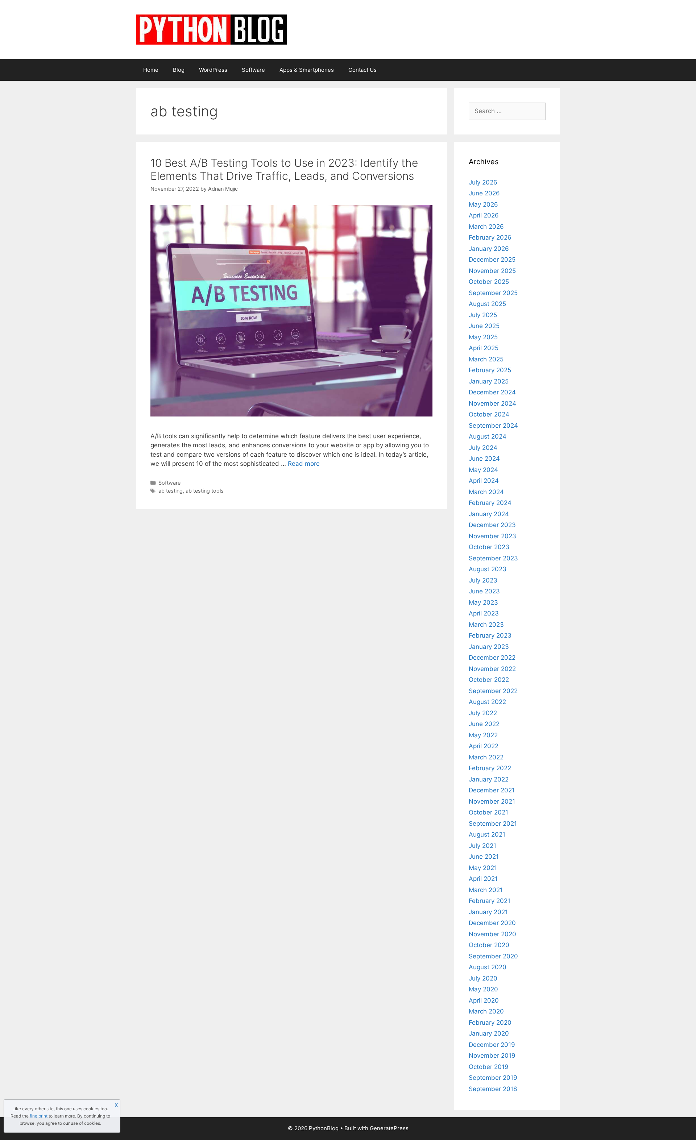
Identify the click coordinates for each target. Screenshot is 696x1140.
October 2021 (488, 812)
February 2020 (490, 1022)
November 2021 (492, 801)
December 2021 (492, 790)
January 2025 (489, 381)
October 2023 (489, 547)
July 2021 (482, 845)
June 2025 (484, 325)
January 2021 (488, 912)
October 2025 (489, 281)
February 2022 (490, 768)
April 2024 (484, 480)
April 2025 (483, 348)
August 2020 (487, 967)
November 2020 (492, 934)
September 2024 (493, 425)
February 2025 (490, 370)
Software (253, 69)
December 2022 (492, 657)
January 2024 (489, 514)
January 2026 (489, 248)
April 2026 (484, 215)
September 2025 (493, 293)
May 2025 (483, 337)
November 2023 (492, 536)
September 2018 (493, 1089)
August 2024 (487, 436)
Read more (304, 463)
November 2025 (492, 270)
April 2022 (483, 746)
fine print (38, 1116)
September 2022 (493, 691)
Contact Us (362, 69)
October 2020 (489, 945)
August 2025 (487, 303)
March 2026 (486, 226)
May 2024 (483, 469)
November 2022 (492, 668)
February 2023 (490, 635)
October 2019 (489, 1066)
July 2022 (483, 713)
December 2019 (492, 1044)
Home (150, 69)
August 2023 (487, 569)
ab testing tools (205, 491)
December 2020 (492, 922)
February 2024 (490, 502)
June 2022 (484, 723)
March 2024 (486, 492)
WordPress (213, 69)
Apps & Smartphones (306, 69)
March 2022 (486, 757)
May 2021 (483, 867)
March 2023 (486, 624)
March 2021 (486, 890)
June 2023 (484, 591)
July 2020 (483, 978)
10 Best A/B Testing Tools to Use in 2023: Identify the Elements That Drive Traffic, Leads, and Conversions (284, 169)
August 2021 (487, 834)
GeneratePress (389, 1128)
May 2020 (483, 989)
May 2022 (483, 735)
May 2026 (483, 204)
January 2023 (489, 646)
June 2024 (484, 458)
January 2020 (489, 1033)
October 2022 (489, 679)
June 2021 (484, 856)
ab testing (170, 491)
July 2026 (483, 182)
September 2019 (493, 1077)
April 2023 (484, 613)
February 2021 (489, 900)
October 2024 (489, 414)
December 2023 (492, 524)
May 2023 (483, 602)
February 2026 (490, 237)
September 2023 (493, 558)
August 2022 (487, 701)
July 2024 (483, 447)
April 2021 (483, 878)
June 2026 (484, 193)
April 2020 (484, 1000)
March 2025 (486, 359)
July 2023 (483, 580)
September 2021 (493, 823)
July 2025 (483, 315)
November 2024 (492, 403)
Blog (179, 69)
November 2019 (492, 1055)
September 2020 (493, 956)
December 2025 (492, 259)
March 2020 (486, 1011)
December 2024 (492, 392)
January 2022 (489, 779)
